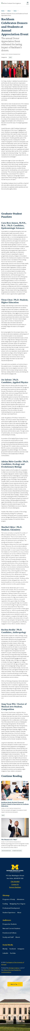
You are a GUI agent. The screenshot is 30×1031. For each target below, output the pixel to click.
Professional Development (11, 908)
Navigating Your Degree (17, 904)
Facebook (12, 949)
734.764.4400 (15, 881)
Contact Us (15, 884)
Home (2, 11)
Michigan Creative (14, 968)
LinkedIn (5, 953)
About (9, 11)
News (15, 11)
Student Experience (9, 912)
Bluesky (5, 949)
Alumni (17, 937)
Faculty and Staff (8, 937)
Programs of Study (9, 899)
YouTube (13, 953)
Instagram (21, 949)
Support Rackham (15, 887)
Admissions (20, 899)
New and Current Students (11, 928)
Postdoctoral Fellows (9, 933)
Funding (5, 904)
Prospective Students (10, 924)
